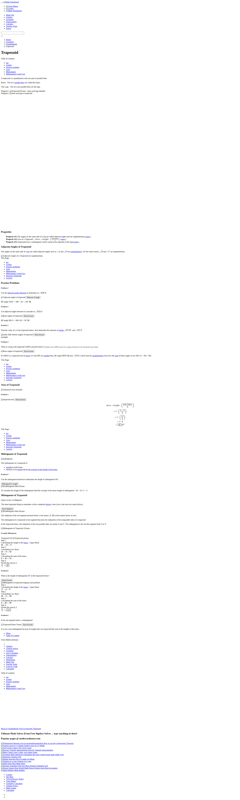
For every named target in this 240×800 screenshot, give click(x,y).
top (7, 63)
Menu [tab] (8, 633)
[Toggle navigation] (2, 2)
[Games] (10, 8)
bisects (48, 504)
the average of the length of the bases (42, 469)
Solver (8, 28)
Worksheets (10, 660)
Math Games (11, 788)
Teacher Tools (11, 26)
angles (61, 330)
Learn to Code (11, 666)
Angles (9, 65)
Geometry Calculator (14, 784)
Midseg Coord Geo (15, 74)
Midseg (11, 72)
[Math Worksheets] (14, 11)
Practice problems (13, 267)
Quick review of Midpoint (11, 500)
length (20, 469)
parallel (47, 356)
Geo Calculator (12, 653)
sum (116, 356)
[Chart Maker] (12, 6)
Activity (9, 278)
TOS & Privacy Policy (15, 779)
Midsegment (11, 271)
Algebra (9, 17)
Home (8, 40)
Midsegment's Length (9, 484)
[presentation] (47, 239)
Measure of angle (33, 297)
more (88, 237)
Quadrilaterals (11, 44)
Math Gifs (10, 15)
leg (28, 252)
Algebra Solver (12, 648)
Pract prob (12, 67)
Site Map (9, 777)
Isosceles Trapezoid (13, 276)
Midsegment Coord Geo (15, 273)
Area (8, 70)
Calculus (9, 24)
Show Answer (29, 316)
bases (28, 356)
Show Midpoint (7, 509)
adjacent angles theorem (17, 293)
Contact (9, 775)
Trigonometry (11, 22)
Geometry (10, 19)
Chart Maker (11, 781)
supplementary (76, 252)
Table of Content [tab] (12, 635)
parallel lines (19, 83)
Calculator (10, 669)
